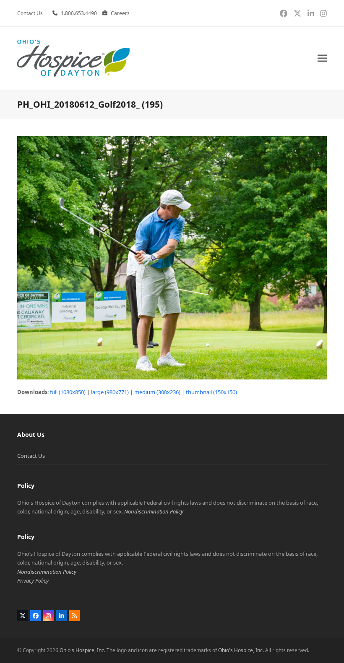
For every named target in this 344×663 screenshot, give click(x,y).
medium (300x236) (157, 392)
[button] (322, 58)
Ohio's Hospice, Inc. (82, 650)
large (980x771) (110, 392)
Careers (120, 13)
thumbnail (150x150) (211, 392)
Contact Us (31, 455)
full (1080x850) (68, 392)
